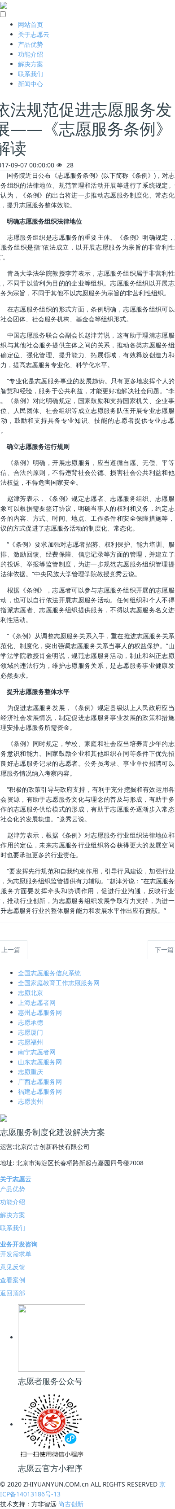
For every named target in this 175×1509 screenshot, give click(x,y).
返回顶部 (12, 1293)
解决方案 (30, 64)
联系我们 (30, 74)
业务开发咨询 (19, 1244)
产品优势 (30, 44)
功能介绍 (30, 54)
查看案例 (12, 1280)
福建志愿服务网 (40, 1091)
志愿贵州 (30, 1101)
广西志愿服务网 (40, 1081)
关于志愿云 (33, 34)
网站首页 (30, 24)
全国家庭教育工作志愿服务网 (59, 982)
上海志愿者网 (37, 1002)
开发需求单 (15, 1254)
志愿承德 (30, 1022)
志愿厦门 (30, 1032)
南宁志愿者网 (37, 1052)
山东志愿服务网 (40, 1061)
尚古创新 (70, 1504)
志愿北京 (30, 992)
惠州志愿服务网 (40, 1012)
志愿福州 (30, 1042)
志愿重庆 (30, 1071)
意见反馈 (12, 1267)
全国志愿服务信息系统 (49, 973)
